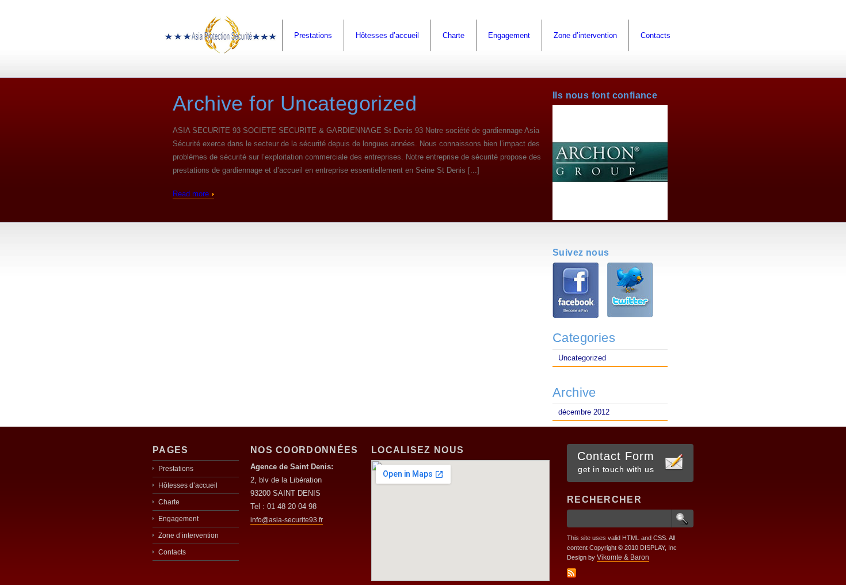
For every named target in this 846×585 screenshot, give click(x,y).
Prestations (313, 35)
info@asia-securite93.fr (286, 520)
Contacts (655, 35)
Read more (191, 193)
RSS (571, 573)
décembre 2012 (583, 412)
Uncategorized (582, 358)
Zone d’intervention (585, 35)
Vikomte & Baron (623, 557)
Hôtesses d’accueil (387, 35)
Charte (453, 35)
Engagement (509, 35)
